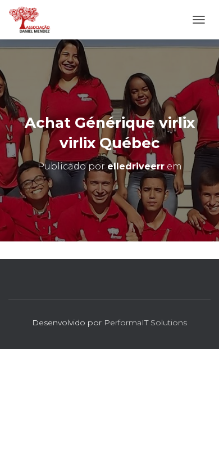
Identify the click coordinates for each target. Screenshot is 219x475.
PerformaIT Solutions (145, 322)
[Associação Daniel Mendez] (34, 20)
